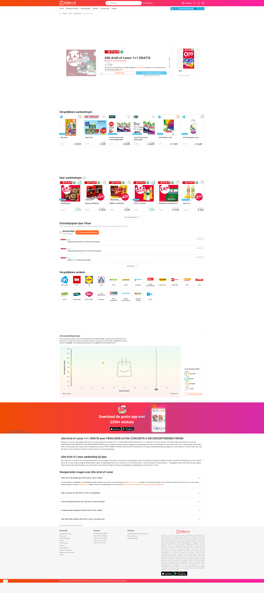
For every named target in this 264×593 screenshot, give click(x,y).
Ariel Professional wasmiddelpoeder (151, 484)
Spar (70, 13)
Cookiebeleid (122, 581)
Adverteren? (63, 536)
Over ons (62, 545)
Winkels (95, 8)
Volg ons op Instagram (100, 538)
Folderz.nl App (63, 543)
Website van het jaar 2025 (67, 552)
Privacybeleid (114, 581)
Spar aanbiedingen (70, 177)
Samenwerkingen (132, 538)
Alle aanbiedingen (64, 538)
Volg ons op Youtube (99, 540)
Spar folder (140, 68)
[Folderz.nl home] (67, 3)
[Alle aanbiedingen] (84, 177)
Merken (61, 541)
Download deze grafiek (195, 394)
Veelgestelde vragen (65, 533)
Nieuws (61, 555)
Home (62, 8)
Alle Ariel (127, 484)
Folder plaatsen (64, 547)
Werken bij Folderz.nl (65, 550)
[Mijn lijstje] (203, 3)
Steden (114, 8)
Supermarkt (84, 484)
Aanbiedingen (86, 8)
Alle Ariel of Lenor (132, 482)
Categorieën (104, 8)
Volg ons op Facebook (100, 536)
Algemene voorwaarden (102, 581)
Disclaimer (90, 581)
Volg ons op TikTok (99, 542)
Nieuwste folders (72, 8)
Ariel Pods (133, 484)
